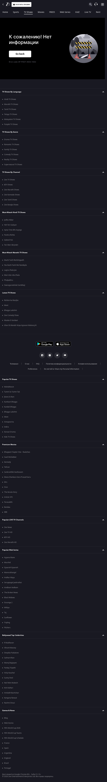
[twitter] (56, 355)
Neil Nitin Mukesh (11, 683)
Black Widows (9, 597)
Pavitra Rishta (9, 235)
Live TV (88, 12)
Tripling (7, 622)
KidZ (77, 12)
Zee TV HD (8, 532)
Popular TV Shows (9, 379)
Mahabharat (9, 387)
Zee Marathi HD (10, 542)
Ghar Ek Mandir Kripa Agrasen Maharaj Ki (20, 325)
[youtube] (64, 355)
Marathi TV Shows (11, 104)
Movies (41, 12)
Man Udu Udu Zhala (12, 275)
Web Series (65, 12)
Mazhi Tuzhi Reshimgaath (14, 260)
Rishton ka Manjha (11, 300)
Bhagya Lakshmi (10, 310)
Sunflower (8, 617)
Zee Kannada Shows (12, 194)
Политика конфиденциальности (57, 364)
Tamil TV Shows (10, 109)
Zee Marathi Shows (11, 189)
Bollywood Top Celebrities (13, 635)
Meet (6, 305)
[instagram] (49, 355)
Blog (6, 718)
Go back (20, 54)
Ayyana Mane (9, 557)
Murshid (7, 562)
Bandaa (7, 507)
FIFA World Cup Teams (13, 733)
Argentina (8, 753)
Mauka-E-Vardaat (11, 320)
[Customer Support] (96, 4)
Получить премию (22, 4)
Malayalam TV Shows (12, 119)
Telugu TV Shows (10, 114)
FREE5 (52, 12)
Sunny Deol (8, 678)
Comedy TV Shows (11, 154)
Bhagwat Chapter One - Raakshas (17, 452)
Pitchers (7, 627)
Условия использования (86, 364)
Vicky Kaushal (9, 673)
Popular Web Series (10, 550)
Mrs (5, 482)
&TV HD (7, 537)
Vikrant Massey (10, 648)
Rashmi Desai (9, 703)
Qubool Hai (8, 240)
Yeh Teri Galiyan (10, 225)
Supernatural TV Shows (13, 164)
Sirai (6, 487)
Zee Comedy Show (11, 315)
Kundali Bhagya (10, 407)
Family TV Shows (10, 149)
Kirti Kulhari (8, 688)
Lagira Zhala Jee (10, 270)
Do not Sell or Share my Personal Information (60, 369)
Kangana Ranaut (10, 698)
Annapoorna (9, 422)
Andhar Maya (9, 577)
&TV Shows (8, 184)
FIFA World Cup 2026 (12, 728)
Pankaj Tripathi (10, 668)
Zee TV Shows (9, 179)
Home (5, 12)
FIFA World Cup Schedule (14, 738)
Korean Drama (10, 432)
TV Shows (28, 12)
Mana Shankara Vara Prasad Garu (17, 477)
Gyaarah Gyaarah (11, 567)
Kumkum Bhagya (10, 402)
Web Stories (9, 723)
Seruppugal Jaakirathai (13, 582)
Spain (6, 748)
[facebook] (41, 355)
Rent (98, 12)
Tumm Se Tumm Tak (12, 392)
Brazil (6, 763)
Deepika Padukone (11, 653)
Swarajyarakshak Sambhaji (14, 285)
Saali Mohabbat (10, 457)
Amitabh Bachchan (11, 693)
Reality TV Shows (10, 159)
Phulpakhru (8, 280)
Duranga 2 (8, 602)
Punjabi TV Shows (11, 124)
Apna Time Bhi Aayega (13, 230)
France (6, 743)
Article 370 (8, 497)
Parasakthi (8, 502)
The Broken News (11, 592)
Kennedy (7, 462)
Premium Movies (9, 444)
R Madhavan (9, 643)
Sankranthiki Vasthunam (13, 472)
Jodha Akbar (9, 220)
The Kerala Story (10, 492)
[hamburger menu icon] (102, 4)
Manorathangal (10, 572)
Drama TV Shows (10, 139)
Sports (16, 12)
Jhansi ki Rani (9, 397)
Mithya (6, 607)
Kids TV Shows (9, 437)
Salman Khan (9, 658)
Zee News (8, 527)
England (7, 758)
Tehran (7, 467)
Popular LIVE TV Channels (13, 520)
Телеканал (13, 364)
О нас (26, 364)
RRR (5, 512)
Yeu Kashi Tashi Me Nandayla (15, 265)
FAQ (36, 364)
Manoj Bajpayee (10, 663)
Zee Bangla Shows (11, 204)
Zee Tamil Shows (10, 199)
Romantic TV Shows (11, 144)
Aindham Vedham (11, 587)
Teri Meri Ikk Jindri (11, 245)
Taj (5, 612)
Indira (6, 427)
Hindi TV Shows (10, 99)
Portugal (7, 768)
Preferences (31, 369)
